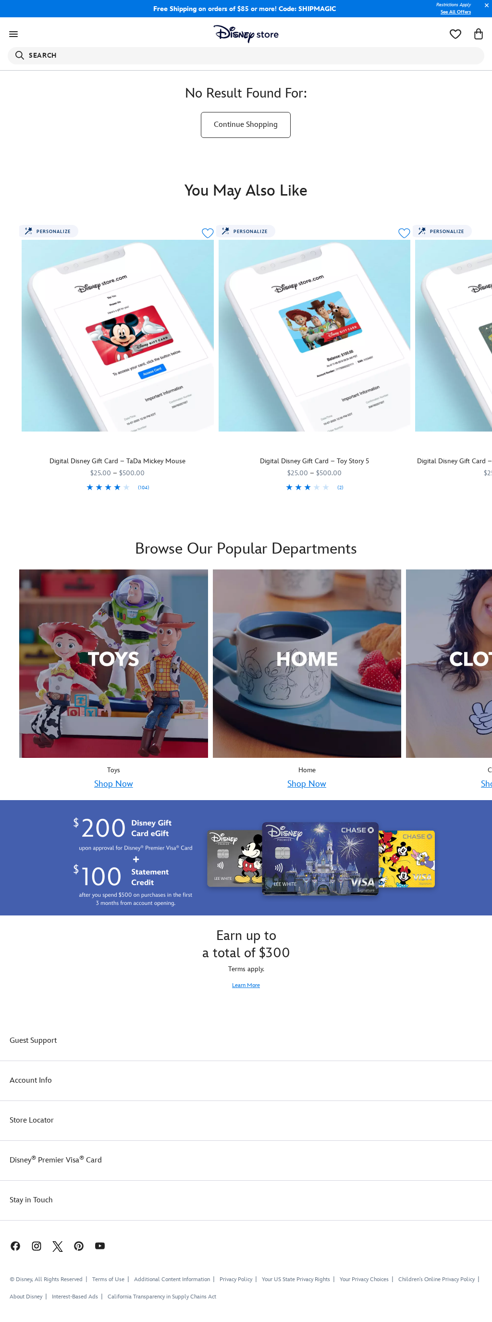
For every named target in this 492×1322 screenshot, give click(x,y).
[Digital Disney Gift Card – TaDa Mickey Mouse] (118, 336)
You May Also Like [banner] (246, 191)
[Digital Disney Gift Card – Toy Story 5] (315, 336)
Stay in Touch (31, 1200)
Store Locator (32, 1120)
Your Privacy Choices (364, 1279)
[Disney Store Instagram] (36, 1245)
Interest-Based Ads (75, 1296)
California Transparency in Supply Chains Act (162, 1296)
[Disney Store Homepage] (246, 34)
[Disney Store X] (57, 1245)
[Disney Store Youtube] (100, 1245)
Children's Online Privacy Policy (436, 1279)
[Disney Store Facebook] (10, 1245)
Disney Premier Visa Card (56, 1160)
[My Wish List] (455, 34)
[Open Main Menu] (13, 34)
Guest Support (33, 1040)
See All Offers (456, 12)
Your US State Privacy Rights (296, 1279)
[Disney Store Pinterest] (79, 1245)
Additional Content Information (172, 1279)
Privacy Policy (236, 1279)
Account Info (31, 1080)
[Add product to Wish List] (208, 233)
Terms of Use (108, 1279)
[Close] (484, 10)
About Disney (26, 1296)
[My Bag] (478, 34)
